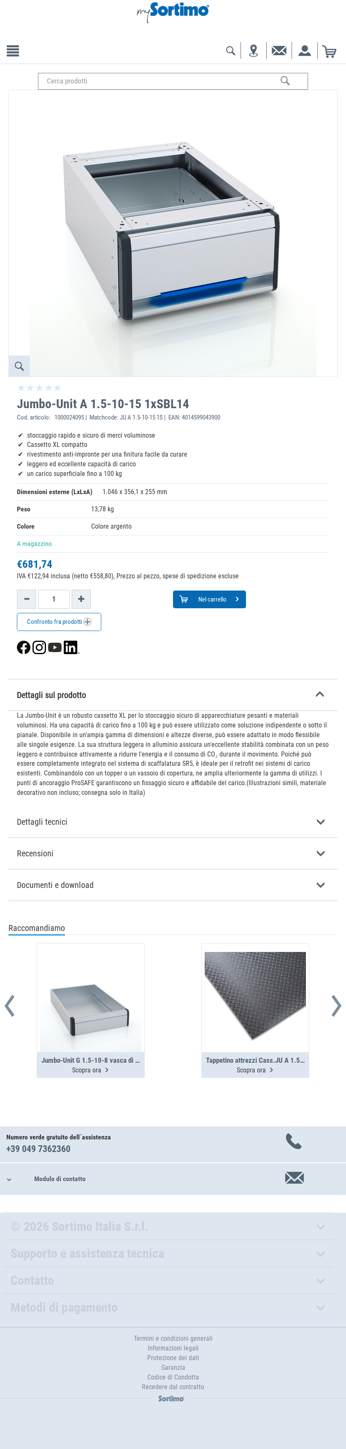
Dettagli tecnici (42, 822)
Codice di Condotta (173, 1377)
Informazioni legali (173, 1348)
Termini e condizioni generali (173, 1338)
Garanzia (173, 1367)
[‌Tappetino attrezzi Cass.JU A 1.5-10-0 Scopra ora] (255, 977)
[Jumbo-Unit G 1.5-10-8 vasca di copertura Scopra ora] (90, 977)
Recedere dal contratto (173, 1387)
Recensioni (35, 853)
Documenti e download (55, 885)
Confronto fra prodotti (55, 622)
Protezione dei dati (173, 1358)
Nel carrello (212, 599)
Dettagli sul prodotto (51, 695)
